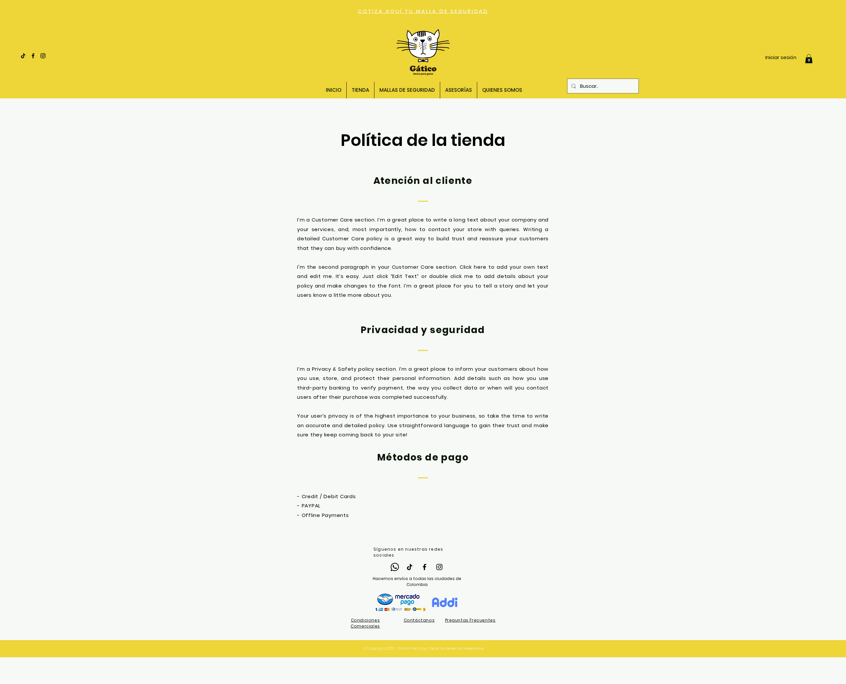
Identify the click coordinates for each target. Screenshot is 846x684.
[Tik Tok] (23, 55)
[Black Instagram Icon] (43, 55)
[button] (809, 58)
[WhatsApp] (395, 567)
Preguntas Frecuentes (470, 620)
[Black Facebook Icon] (33, 55)
